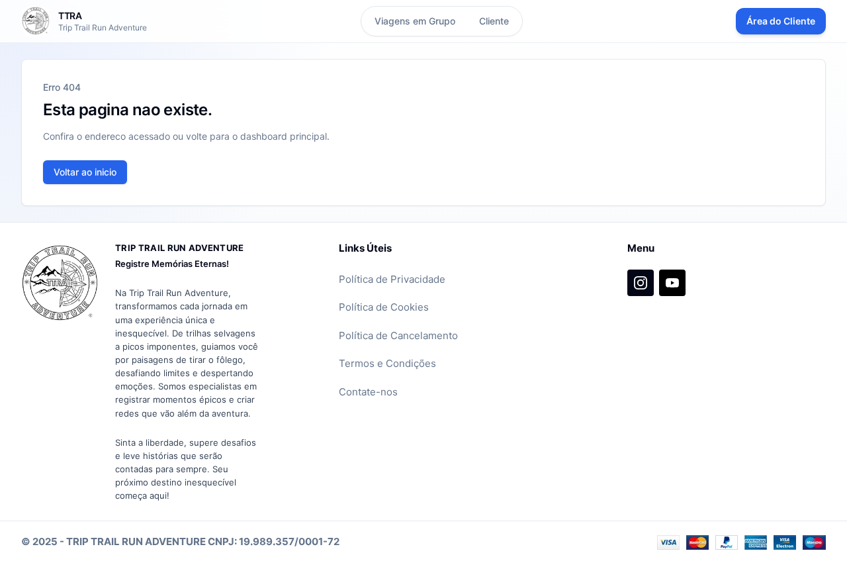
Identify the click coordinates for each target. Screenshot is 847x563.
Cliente (494, 20)
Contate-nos (368, 391)
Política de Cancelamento (398, 335)
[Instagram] (640, 283)
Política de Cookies (384, 307)
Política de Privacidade (392, 279)
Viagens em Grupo (415, 20)
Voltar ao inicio (85, 172)
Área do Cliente (780, 20)
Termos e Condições (387, 363)
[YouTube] (672, 283)
